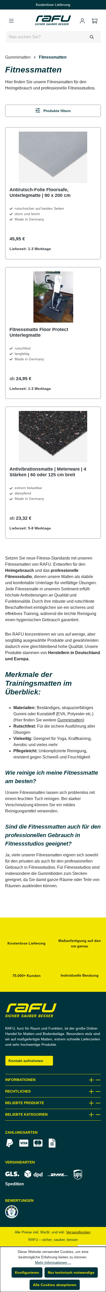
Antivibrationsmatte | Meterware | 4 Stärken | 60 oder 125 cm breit (47, 471)
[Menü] (11, 21)
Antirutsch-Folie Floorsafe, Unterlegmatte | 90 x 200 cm (39, 192)
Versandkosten (79, 1232)
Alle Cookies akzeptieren (54, 1285)
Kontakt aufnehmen (25, 1061)
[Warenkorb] (95, 21)
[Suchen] (92, 37)
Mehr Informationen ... (53, 1262)
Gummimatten (69, 720)
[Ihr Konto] (82, 21)
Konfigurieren (28, 1272)
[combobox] (53, 37)
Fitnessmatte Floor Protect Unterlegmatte (39, 332)
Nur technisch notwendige (70, 1272)
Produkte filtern (56, 111)
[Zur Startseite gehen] (53, 20)
